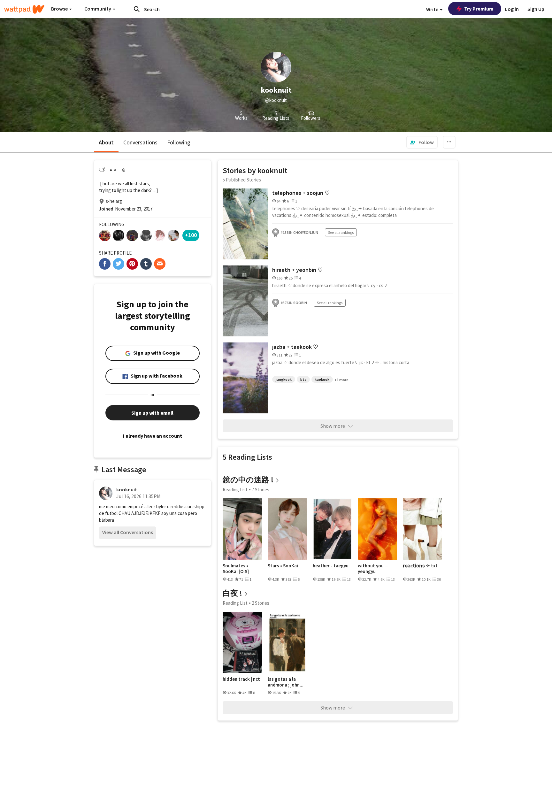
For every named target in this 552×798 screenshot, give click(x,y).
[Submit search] (137, 9)
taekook (322, 379)
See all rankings (341, 232)
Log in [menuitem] (512, 9)
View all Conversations (127, 532)
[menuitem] (422, 142)
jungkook (284, 379)
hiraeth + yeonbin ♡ (297, 269)
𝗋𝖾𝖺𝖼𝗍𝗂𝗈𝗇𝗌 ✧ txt (420, 566)
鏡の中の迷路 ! (248, 480)
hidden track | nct (241, 679)
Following (178, 142)
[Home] (24, 9)
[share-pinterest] (132, 264)
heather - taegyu (331, 566)
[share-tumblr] (146, 264)
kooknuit (126, 489)
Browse (60, 8)
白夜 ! (232, 593)
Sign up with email (152, 413)
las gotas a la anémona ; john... (285, 681)
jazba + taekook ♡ (295, 346)
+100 (191, 235)
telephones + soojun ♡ (301, 192)
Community (98, 8)
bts (303, 379)
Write (432, 9)
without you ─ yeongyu (373, 568)
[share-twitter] (118, 264)
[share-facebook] (105, 264)
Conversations (140, 142)
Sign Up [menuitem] (535, 9)
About (106, 142)
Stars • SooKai (283, 566)
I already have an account (152, 436)
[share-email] (159, 264)
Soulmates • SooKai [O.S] (236, 568)
